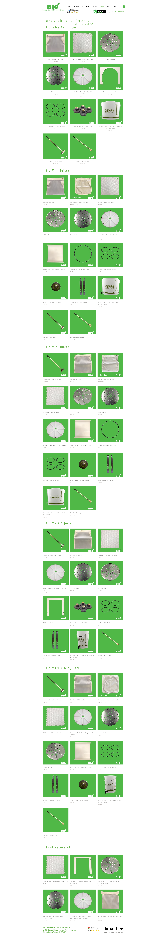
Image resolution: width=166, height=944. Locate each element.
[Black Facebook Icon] (116, 929)
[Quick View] (55, 44)
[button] (124, 6)
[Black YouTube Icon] (111, 929)
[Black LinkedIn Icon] (106, 929)
